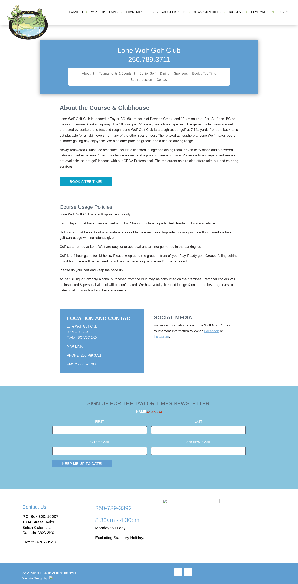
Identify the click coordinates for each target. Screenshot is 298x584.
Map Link (75, 346)
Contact (285, 12)
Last (198, 421)
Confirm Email (198, 442)
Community (134, 12)
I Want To (76, 12)
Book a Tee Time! (86, 182)
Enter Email (99, 442)
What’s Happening (104, 12)
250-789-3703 (85, 364)
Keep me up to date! (82, 464)
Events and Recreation (168, 12)
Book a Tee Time (204, 73)
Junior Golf (147, 73)
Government (260, 12)
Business (236, 12)
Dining (164, 73)
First (99, 421)
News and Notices (207, 12)
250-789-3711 (91, 355)
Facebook (211, 331)
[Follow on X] (188, 572)
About (86, 73)
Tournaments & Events (115, 73)
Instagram (161, 336)
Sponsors (181, 73)
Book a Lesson (141, 79)
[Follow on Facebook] (178, 572)
